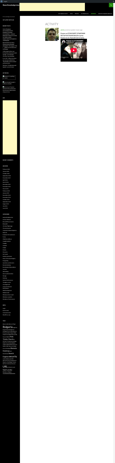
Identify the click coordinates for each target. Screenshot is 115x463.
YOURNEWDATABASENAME (9, 373)
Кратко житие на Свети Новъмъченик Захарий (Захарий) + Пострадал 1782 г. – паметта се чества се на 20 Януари (10, 46)
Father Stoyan (10, 332)
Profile (77, 13)
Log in (4, 308)
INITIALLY (5, 341)
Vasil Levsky (7, 370)
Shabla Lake (8, 358)
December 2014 (7, 195)
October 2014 (6, 199)
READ (9, 348)
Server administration (8, 273)
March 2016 (6, 182)
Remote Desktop (7, 265)
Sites (71, 13)
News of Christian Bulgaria (9, 258)
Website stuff (6, 292)
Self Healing (5, 271)
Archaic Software (7, 219)
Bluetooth (5, 224)
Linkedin (5, 245)
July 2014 (5, 206)
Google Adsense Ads (12, 334)
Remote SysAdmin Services (105, 13)
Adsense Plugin (12, 324)
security (5, 269)
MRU (11, 344)
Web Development (7, 290)
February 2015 (6, 191)
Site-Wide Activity (63, 13)
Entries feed (6, 310)
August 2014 (6, 204)
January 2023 (6, 171)
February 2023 (6, 169)
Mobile (4, 247)
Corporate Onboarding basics (10, 230)
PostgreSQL (5, 260)
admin (62, 30)
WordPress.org (6, 314)
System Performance (8, 280)
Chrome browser (7, 228)
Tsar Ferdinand (8, 363)
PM (7, 348)
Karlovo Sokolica (11, 342)
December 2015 (7, 184)
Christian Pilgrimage (7, 226)
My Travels (5, 254)
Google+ (5, 243)
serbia (4, 358)
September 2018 (7, 175)
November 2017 (7, 178)
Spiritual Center (6, 360)
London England (6, 344)
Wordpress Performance (9, 299)
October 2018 (6, 173)
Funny (4, 237)
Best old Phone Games (8, 221)
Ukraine (13, 363)
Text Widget (9, 362)
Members (93, 13)
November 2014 (7, 197)
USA (9, 367)
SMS (12, 358)
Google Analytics (7, 241)
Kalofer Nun (5, 342)
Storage (4, 276)
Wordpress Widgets (7, 372)
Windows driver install (8, 294)
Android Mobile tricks (8, 217)
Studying (5, 278)
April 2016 (5, 180)
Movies (4, 250)
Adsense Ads (5, 324)
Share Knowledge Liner (11, 5)
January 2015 (6, 193)
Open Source (9, 346)
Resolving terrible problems (9, 267)
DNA (12, 331)
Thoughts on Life (7, 282)
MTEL (13, 344)
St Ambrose (12, 360)
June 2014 (5, 208)
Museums (5, 252)
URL (5, 366)
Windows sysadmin (7, 297)
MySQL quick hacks (7, 256)
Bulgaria (7, 326)
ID (14, 339)
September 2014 (7, 201)
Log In (5, 1)
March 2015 (6, 188)
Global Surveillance (7, 239)
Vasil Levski (12, 367)
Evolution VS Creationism (9, 234)
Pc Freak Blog (85, 13)
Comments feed (7, 312)
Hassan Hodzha (6, 336)
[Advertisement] (52, 7)
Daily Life (5, 232)
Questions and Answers (8, 263)
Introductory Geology (11, 341)
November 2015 (7, 186)
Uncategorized (6, 284)
